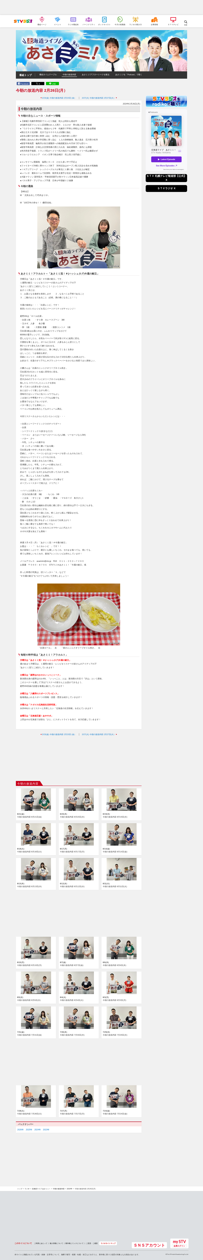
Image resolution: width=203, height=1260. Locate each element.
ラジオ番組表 (73, 24)
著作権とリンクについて (74, 1243)
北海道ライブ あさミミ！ (41, 1189)
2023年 (46, 1129)
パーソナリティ (88, 24)
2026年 (20, 1129)
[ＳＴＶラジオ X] (166, 191)
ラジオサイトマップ (108, 1243)
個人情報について (56, 1243)
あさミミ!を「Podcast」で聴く (128, 74)
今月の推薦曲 (120, 24)
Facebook (25, 84)
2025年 (29, 1129)
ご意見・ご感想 (92, 1243)
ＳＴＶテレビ (173, 24)
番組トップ (25, 75)
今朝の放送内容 (69, 74)
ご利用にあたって (40, 1243)
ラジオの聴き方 (135, 24)
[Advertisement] (101, 7)
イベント (57, 24)
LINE (54, 84)
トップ (19, 1189)
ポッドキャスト (104, 24)
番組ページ (41, 24)
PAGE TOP (198, 1243)
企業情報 (154, 24)
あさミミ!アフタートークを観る (96, 74)
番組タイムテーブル (48, 74)
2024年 (37, 1129)
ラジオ (27, 1189)
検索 (185, 25)
